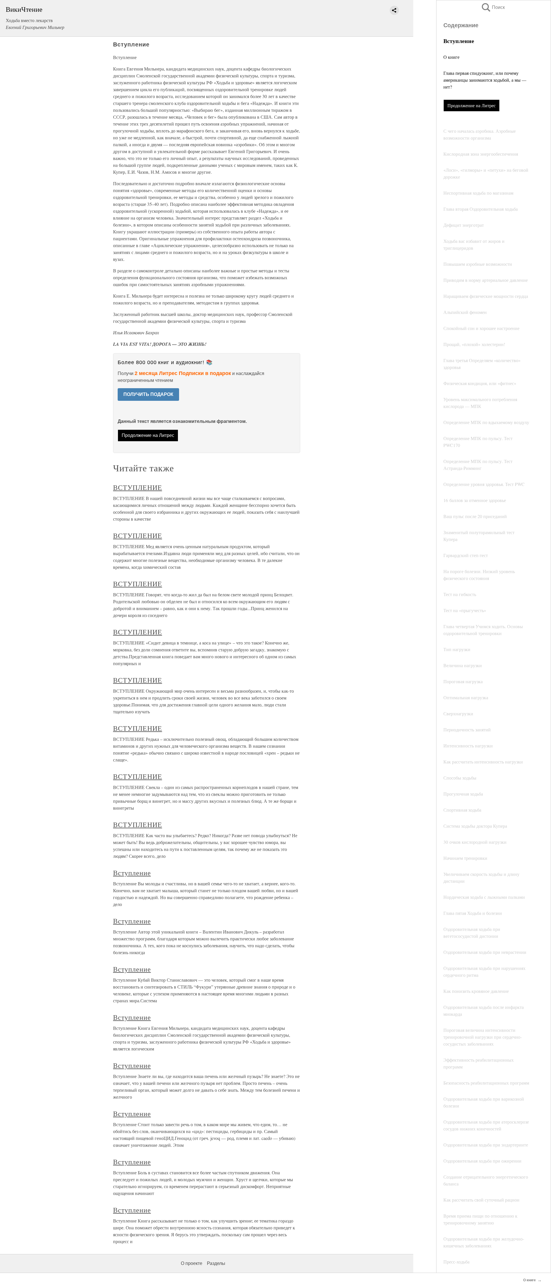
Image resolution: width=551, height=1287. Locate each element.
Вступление (132, 872)
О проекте (191, 1263)
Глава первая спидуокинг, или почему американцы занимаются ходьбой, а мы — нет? (484, 80)
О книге (451, 57)
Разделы (216, 1263)
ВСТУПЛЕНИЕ (137, 487)
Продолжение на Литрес (471, 105)
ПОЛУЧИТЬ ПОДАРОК (148, 394)
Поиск (493, 7)
